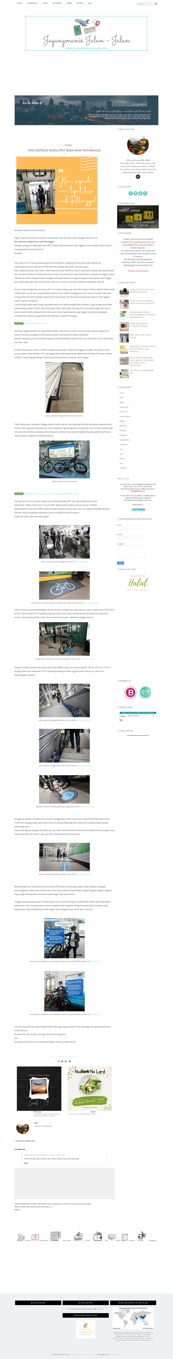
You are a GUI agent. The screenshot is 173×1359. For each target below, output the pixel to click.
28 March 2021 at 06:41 (56, 1155)
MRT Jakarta (94, 961)
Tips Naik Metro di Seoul (36, 323)
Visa (121, 463)
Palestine (141, 1336)
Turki (121, 454)
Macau (122, 421)
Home (19, 3)
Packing (123, 430)
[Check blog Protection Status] (138, 510)
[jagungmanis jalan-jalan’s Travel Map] (133, 1328)
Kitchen (80, 3)
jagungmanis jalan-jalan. (83, 1354)
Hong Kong (124, 407)
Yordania (123, 468)
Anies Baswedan (81, 561)
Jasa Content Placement (35, 1155)
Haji (121, 397)
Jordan (118, 1336)
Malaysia (123, 426)
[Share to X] (62, 1061)
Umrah (122, 458)
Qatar (148, 1336)
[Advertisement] (86, 77)
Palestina (123, 435)
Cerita (44, 3)
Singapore (124, 444)
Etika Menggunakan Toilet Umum (138, 224)
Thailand (149, 1338)
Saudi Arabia (125, 440)
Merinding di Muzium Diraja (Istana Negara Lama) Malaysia (142, 348)
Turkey (118, 1340)
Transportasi (73, 1056)
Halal (122, 402)
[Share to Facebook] (59, 1061)
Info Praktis (57, 3)
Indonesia (61, 1056)
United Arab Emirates (131, 1340)
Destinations (32, 3)
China (122, 393)
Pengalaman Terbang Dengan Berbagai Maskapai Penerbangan (142, 314)
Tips (89, 3)
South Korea (139, 1338)
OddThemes (115, 1354)
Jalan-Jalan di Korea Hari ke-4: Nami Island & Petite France (51, 493)
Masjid (69, 3)
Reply (26, 1163)
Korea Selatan (125, 416)
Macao (124, 1336)
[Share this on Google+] (66, 1061)
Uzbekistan (146, 1340)
